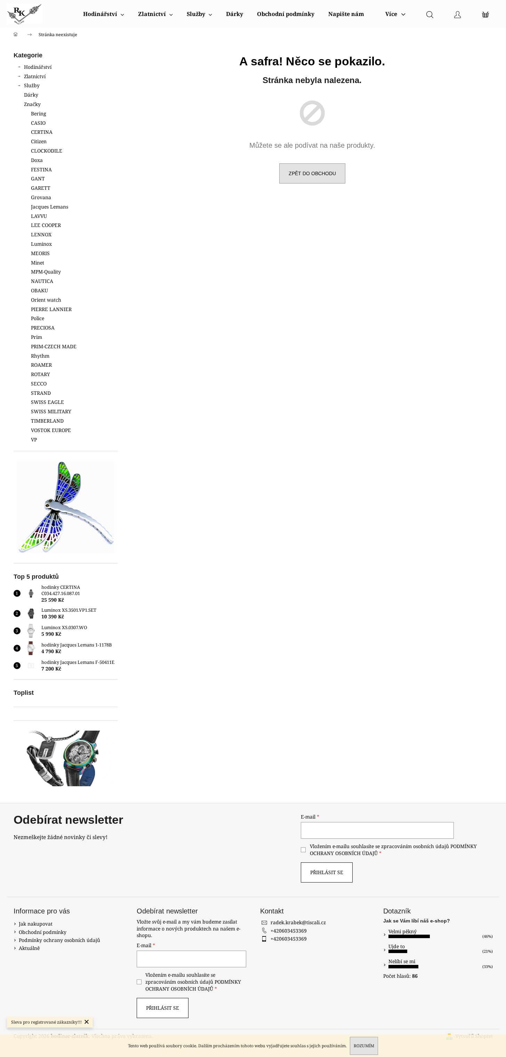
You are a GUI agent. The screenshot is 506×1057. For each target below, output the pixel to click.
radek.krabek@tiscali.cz (298, 922)
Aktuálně (29, 948)
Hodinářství (37, 67)
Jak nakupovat (36, 923)
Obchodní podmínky (42, 932)
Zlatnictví (35, 76)
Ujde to (396, 946)
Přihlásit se (326, 872)
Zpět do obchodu (312, 173)
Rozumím (364, 1046)
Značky (32, 104)
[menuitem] (103, 14)
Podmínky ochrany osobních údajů (59, 940)
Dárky (31, 94)
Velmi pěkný (402, 931)
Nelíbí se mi (401, 961)
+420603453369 (289, 930)
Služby (32, 85)
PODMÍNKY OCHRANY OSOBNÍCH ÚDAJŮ (193, 985)
